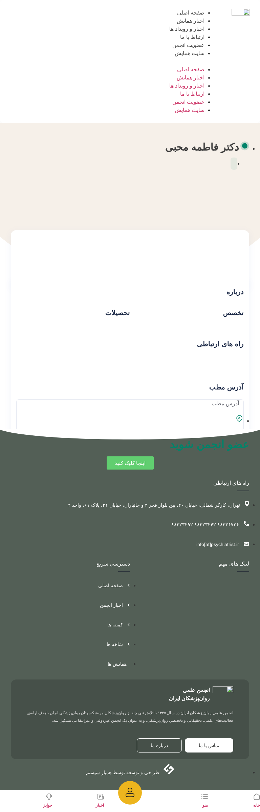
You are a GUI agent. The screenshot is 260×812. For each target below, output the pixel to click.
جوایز (47, 805)
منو (205, 805)
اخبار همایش (190, 21)
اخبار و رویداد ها (186, 29)
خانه (256, 805)
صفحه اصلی (190, 13)
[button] (193, 61)
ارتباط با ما (192, 37)
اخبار (100, 805)
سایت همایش (189, 53)
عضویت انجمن (188, 45)
